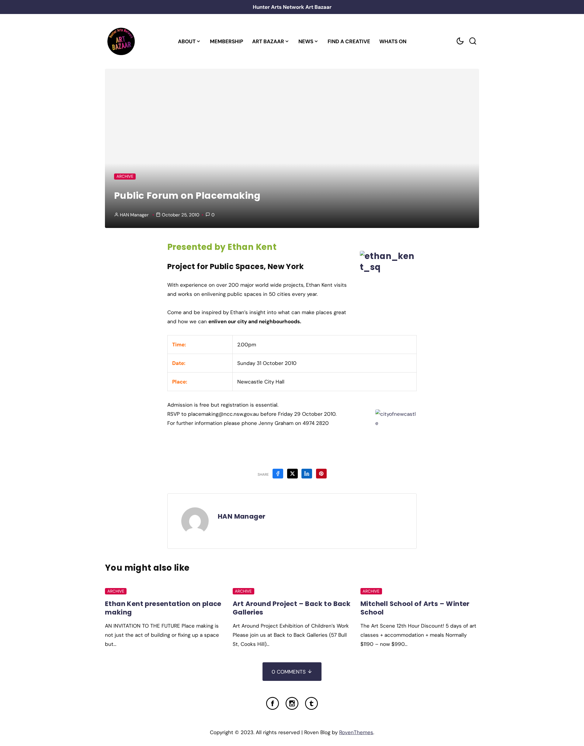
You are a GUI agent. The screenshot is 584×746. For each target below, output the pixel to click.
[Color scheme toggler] (460, 41)
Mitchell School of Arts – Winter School (415, 608)
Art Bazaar (268, 41)
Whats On (392, 41)
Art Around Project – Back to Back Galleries (291, 608)
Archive (125, 176)
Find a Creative (349, 41)
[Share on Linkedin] (306, 473)
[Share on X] (292, 473)
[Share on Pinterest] (321, 473)
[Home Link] (121, 41)
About (187, 41)
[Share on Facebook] (278, 473)
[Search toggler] (472, 41)
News (305, 41)
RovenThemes (356, 732)
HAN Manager (134, 215)
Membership (226, 41)
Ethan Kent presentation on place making (163, 608)
